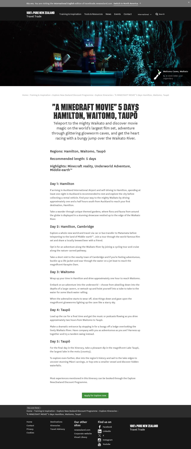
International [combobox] (143, 14)
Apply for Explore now (95, 395)
